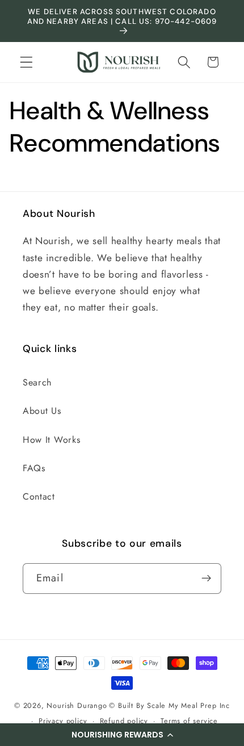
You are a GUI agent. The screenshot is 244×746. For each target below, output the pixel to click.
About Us (42, 410)
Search (37, 382)
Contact (39, 496)
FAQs (34, 468)
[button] (122, 734)
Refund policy (124, 720)
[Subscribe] (206, 578)
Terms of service (189, 720)
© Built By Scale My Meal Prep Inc (169, 705)
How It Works (51, 439)
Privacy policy (63, 720)
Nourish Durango (77, 705)
